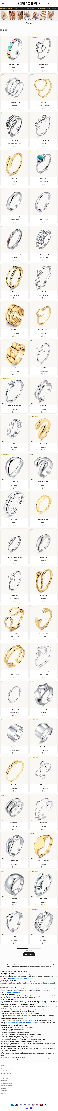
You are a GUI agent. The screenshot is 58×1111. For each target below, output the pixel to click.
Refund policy (4, 1093)
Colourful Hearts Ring (15, 64)
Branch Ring (14, 329)
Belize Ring (43, 443)
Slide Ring (14, 292)
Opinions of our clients (6, 1068)
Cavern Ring (43, 747)
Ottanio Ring (43, 178)
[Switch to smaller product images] (3, 30)
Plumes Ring (14, 140)
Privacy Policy (4, 1078)
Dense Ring (43, 557)
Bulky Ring (14, 898)
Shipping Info (3, 1080)
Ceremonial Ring (43, 216)
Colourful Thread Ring (14, 254)
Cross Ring (43, 367)
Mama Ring (14, 784)
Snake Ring (43, 595)
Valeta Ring (43, 822)
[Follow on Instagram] (5, 1097)
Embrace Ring (43, 898)
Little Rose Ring (43, 292)
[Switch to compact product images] (6, 30)
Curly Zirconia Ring (43, 254)
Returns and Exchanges (6, 1085)
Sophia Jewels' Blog (5, 1073)
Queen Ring (14, 519)
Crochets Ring (14, 633)
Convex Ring (14, 481)
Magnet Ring (14, 595)
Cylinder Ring (14, 747)
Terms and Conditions (6, 1083)
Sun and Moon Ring (43, 329)
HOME (2, 1065)
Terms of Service (4, 1090)
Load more (29, 954)
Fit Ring (14, 178)
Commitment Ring (14, 216)
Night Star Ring (43, 633)
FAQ (1, 1075)
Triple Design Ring (14, 102)
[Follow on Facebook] (1, 1097)
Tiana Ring (14, 936)
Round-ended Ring (43, 481)
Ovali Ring (43, 102)
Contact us (3, 1088)
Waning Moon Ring (43, 671)
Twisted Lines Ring (43, 519)
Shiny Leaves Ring (43, 140)
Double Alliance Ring (14, 822)
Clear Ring (14, 671)
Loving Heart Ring (43, 860)
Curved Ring (43, 709)
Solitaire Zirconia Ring (14, 405)
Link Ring (14, 367)
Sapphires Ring (14, 709)
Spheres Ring (43, 936)
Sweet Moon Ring (43, 64)
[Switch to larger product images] (1, 30)
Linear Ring (14, 860)
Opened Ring (43, 405)
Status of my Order (5, 1070)
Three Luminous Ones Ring (14, 557)
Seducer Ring (14, 443)
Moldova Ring (43, 784)
